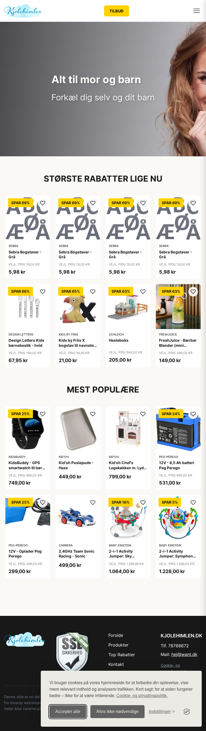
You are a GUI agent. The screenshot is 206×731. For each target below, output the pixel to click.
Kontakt (116, 664)
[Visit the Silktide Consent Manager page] (186, 711)
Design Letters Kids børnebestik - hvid (26, 342)
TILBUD (116, 11)
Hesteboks (118, 340)
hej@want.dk (184, 654)
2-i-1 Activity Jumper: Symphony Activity (177, 556)
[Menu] (196, 10)
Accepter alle (67, 711)
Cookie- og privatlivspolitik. (142, 695)
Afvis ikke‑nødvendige (117, 711)
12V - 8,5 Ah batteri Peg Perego (176, 465)
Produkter (118, 645)
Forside (115, 635)
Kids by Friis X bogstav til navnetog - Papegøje (77, 345)
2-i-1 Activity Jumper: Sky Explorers (121, 556)
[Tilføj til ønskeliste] (42, 203)
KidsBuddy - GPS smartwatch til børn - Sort (27, 467)
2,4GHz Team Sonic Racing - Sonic (76, 553)
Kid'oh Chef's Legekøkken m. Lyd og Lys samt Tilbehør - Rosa (128, 470)
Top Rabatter (121, 654)
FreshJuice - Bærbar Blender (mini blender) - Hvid (178, 345)
